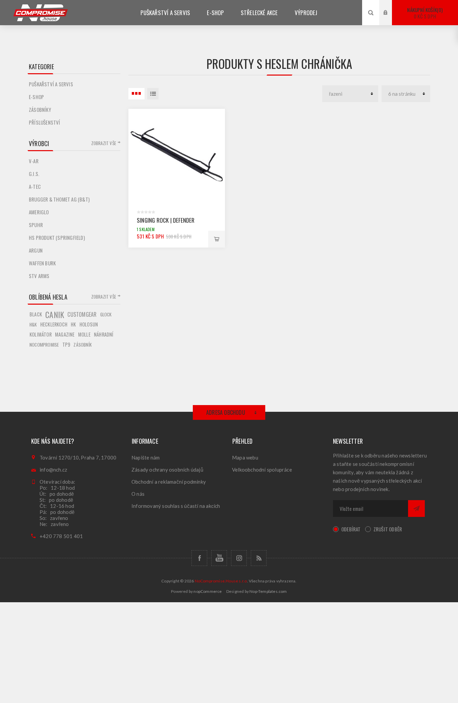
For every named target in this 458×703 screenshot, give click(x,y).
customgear (82, 314)
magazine (65, 334)
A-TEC (35, 186)
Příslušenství (44, 122)
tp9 (66, 344)
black (36, 314)
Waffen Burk (42, 263)
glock (106, 314)
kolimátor (41, 334)
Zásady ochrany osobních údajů (167, 470)
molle (84, 334)
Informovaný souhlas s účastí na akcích (175, 506)
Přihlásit (390, 6)
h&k (33, 324)
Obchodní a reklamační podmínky (168, 482)
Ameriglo (39, 212)
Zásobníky (40, 109)
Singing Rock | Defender (166, 220)
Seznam (153, 93)
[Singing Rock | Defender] (176, 157)
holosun (88, 324)
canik (54, 314)
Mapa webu (245, 457)
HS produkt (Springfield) (57, 237)
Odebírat (351, 529)
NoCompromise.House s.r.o (221, 580)
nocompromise (44, 344)
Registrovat (390, 18)
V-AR (34, 161)
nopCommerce (207, 591)
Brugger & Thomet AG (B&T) (59, 199)
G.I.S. (34, 173)
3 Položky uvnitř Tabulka (136, 93)
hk (73, 324)
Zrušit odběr (388, 529)
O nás (138, 494)
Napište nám (145, 457)
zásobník (82, 344)
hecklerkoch (53, 324)
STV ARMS (39, 275)
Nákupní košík (424, 13)
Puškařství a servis (51, 84)
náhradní (104, 334)
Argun (36, 250)
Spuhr (36, 224)
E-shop (36, 96)
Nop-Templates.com (268, 591)
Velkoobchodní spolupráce (262, 470)
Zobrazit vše (103, 143)
